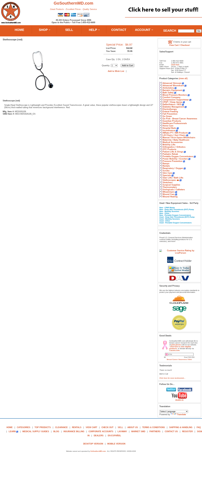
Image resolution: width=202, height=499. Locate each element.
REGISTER (187, 431)
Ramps (166, 163)
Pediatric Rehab (170, 154)
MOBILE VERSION (116, 444)
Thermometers (170, 187)
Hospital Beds (169, 128)
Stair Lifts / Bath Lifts (173, 178)
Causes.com (174, 350)
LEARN (12, 431)
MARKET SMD (138, 431)
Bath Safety (168, 92)
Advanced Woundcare (173, 85)
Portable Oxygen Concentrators (178, 156)
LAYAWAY (122, 431)
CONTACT (118, 30)
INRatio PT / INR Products (175, 133)
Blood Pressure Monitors (175, 95)
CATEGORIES (23, 427)
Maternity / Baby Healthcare (176, 140)
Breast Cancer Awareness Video (179, 359)
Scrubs (166, 170)
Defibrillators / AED (172, 104)
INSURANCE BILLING (73, 431)
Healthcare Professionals (175, 123)
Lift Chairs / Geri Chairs (174, 135)
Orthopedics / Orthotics (174, 147)
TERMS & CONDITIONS (153, 427)
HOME (19, 30)
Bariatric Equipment (172, 90)
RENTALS (76, 427)
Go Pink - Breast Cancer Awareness (180, 118)
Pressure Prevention (172, 161)
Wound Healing (170, 196)
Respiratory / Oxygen (173, 168)
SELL (69, 30)
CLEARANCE (61, 427)
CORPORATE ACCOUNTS (101, 431)
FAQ (199, 427)
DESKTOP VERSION (93, 444)
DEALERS (99, 435)
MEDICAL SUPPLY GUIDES (35, 431)
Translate (181, 414)
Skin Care (167, 173)
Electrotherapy (170, 109)
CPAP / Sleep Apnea (172, 102)
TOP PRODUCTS (43, 427)
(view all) (183, 78)
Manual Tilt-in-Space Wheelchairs (179, 137)
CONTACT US (171, 431)
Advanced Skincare (172, 83)
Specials (167, 175)
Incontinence (169, 130)
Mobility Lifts (169, 144)
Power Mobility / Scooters (175, 159)
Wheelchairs (169, 192)
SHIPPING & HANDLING (180, 427)
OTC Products (169, 149)
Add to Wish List (116, 71)
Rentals (166, 166)
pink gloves (176, 345)
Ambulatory (168, 88)
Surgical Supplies (171, 185)
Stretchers (167, 182)
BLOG (56, 431)
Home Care (168, 126)
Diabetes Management (173, 107)
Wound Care (169, 194)
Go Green (167, 116)
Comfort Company (171, 97)
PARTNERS (154, 431)
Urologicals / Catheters (174, 189)
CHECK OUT (107, 427)
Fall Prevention (170, 114)
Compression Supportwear (176, 100)
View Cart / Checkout (179, 45)
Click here (175, 65)
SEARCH (169, 30)
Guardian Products (172, 121)
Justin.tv (179, 400)
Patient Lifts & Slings (173, 152)
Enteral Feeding (170, 111)
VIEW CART (91, 427)
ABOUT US (132, 427)
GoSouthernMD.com (98, 451)
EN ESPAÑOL (114, 435)
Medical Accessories (173, 142)
